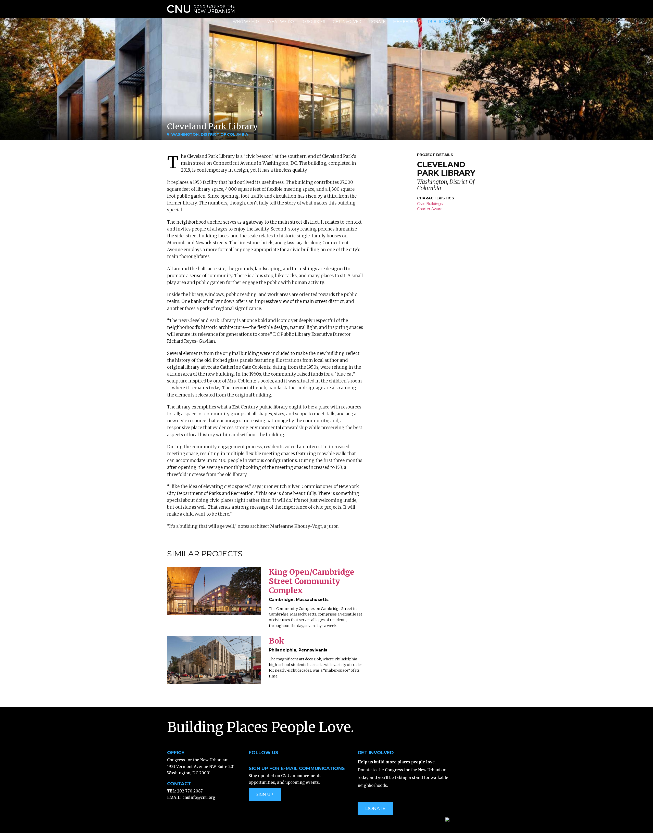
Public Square (444, 21)
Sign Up (264, 794)
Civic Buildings (430, 203)
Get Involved (347, 21)
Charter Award (430, 209)
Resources (313, 21)
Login (470, 22)
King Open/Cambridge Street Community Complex (311, 581)
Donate (377, 21)
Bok (276, 641)
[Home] (200, 9)
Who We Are (246, 21)
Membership (406, 21)
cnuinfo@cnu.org (198, 797)
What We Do (280, 21)
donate (375, 808)
